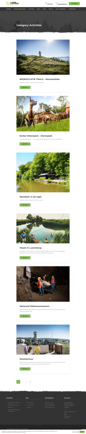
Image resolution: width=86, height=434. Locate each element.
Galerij (44, 9)
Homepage (8, 9)
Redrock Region (30, 405)
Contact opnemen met (60, 9)
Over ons (51, 9)
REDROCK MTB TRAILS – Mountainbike (40, 79)
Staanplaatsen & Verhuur (20, 9)
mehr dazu (25, 87)
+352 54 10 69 (50, 4)
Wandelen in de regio (31, 197)
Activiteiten (31, 9)
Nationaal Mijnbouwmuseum (34, 306)
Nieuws (38, 9)
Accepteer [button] (82, 431)
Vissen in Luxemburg (30, 248)
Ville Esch (29, 407)
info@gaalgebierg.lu (62, 4)
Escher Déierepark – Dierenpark (36, 136)
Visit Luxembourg (30, 402)
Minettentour (26, 359)
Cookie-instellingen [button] (75, 431)
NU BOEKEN (74, 3)
